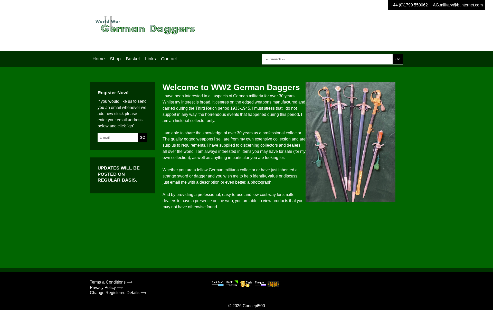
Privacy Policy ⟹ (106, 287)
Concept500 (254, 306)
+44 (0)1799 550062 (409, 5)
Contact (169, 58)
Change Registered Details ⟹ (118, 292)
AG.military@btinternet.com (458, 5)
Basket (133, 58)
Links (150, 58)
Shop (115, 58)
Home (98, 58)
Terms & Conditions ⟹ (111, 282)
